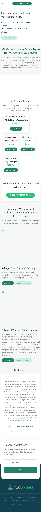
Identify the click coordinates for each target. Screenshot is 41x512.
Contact (31, 497)
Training (15, 501)
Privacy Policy (28, 501)
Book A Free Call (23, 4)
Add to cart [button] (16, 128)
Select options (27, 149)
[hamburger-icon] (38, 3)
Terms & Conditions (19, 504)
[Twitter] (21, 507)
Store (6, 501)
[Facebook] (16, 507)
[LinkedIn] (26, 507)
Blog (13, 497)
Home (5, 497)
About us (21, 497)
